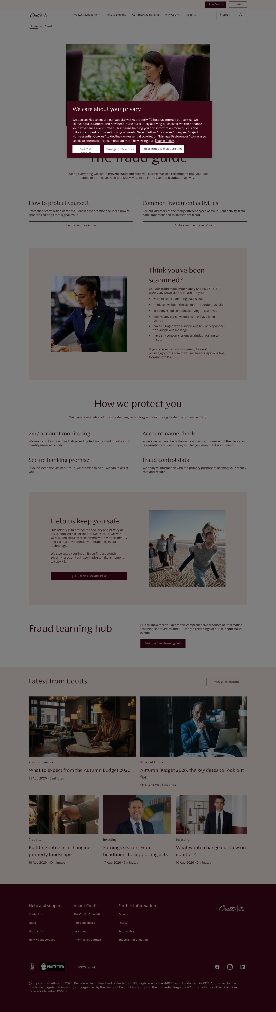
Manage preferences (120, 149)
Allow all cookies (86, 150)
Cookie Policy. (164, 141)
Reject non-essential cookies (162, 148)
